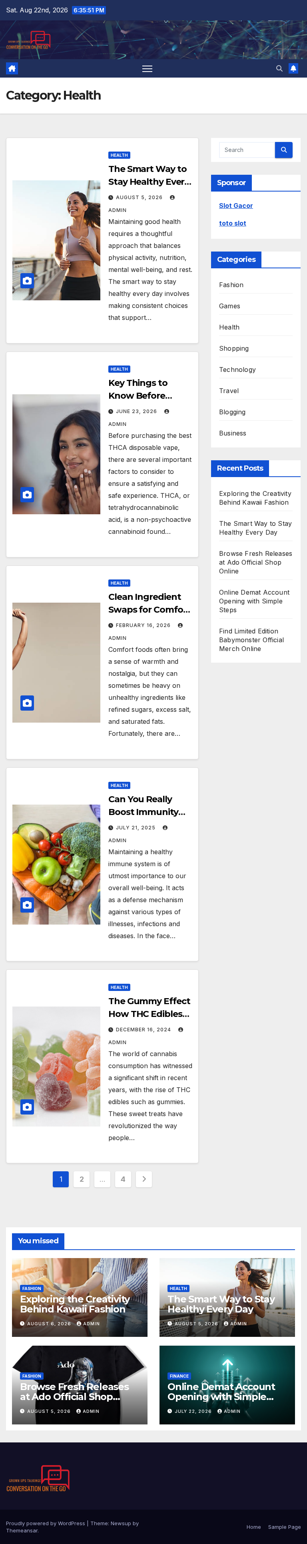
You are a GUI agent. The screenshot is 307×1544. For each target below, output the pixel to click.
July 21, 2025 (136, 828)
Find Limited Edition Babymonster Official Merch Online (251, 640)
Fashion (231, 285)
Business (233, 433)
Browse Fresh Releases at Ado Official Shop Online (255, 562)
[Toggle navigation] (147, 68)
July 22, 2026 (194, 1411)
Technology (237, 370)
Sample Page (284, 1527)
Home (254, 1527)
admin (91, 1323)
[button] (279, 68)
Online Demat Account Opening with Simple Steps (254, 601)
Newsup (121, 1523)
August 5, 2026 (140, 197)
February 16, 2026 (144, 625)
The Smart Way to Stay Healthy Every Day (148, 182)
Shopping (234, 348)
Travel (229, 391)
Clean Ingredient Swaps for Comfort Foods (149, 609)
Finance (179, 1376)
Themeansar (22, 1530)
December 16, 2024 (144, 1030)
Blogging (232, 412)
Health (119, 155)
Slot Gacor (236, 206)
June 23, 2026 (137, 411)
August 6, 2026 (50, 1323)
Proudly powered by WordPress (46, 1523)
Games (229, 306)
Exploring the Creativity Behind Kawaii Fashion (75, 1304)
